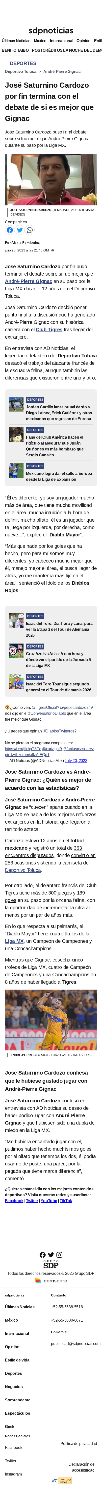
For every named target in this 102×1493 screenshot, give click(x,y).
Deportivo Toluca (20, 71)
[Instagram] (59, 1255)
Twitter (32, 1201)
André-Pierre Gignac (62, 71)
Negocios (14, 1387)
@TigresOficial (44, 707)
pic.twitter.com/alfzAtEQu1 (27, 755)
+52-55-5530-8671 (67, 1320)
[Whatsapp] (30, 230)
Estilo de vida (17, 1360)
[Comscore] (51, 1280)
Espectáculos (17, 1413)
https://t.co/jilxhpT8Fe (23, 749)
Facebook (14, 1201)
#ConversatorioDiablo (47, 713)
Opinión (83, 41)
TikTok (66, 1201)
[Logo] (51, 31)
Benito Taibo (15, 50)
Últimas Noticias (16, 41)
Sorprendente (17, 1400)
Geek (9, 1427)
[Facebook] (10, 230)
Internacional (61, 41)
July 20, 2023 (76, 761)
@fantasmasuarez (78, 749)
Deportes (13, 1373)
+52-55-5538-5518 (67, 1307)
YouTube (49, 1201)
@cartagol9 (52, 749)
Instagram (13, 1474)
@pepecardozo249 (76, 707)
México (40, 41)
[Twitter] (20, 230)
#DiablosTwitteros (59, 731)
